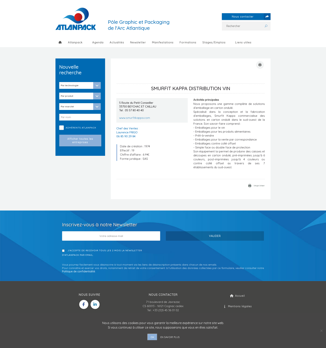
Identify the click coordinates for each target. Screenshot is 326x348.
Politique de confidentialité (78, 271)
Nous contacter (243, 16)
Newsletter (138, 42)
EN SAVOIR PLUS (170, 337)
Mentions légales (240, 306)
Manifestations (163, 42)
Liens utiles (243, 42)
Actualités (117, 42)
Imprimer (259, 185)
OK (152, 337)
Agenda (98, 42)
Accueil (240, 295)
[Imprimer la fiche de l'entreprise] (260, 64)
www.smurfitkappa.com (134, 118)
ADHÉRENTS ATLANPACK (82, 127)
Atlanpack (75, 42)
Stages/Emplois (214, 42)
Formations (188, 42)
